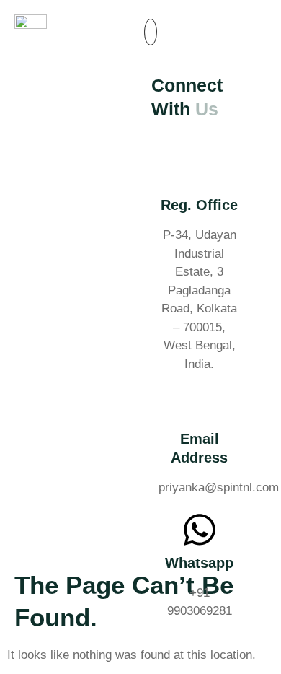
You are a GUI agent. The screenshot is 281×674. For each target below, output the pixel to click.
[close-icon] (149, 52)
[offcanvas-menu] (150, 32)
